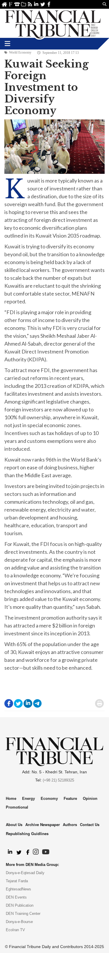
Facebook (49, 4)
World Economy (20, 52)
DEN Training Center (23, 913)
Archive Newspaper (42, 824)
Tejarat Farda (17, 881)
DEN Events (16, 897)
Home (4, 4)
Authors (70, 824)
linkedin (36, 4)
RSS (29, 4)
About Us (10, 4)
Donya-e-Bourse (19, 922)
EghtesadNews (18, 889)
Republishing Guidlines (27, 833)
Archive (23, 4)
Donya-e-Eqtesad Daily (25, 873)
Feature (70, 798)
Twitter (42, 4)
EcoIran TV (15, 930)
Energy (28, 798)
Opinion (90, 798)
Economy (49, 798)
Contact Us (17, 4)
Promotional (17, 807)
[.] (10, 852)
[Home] (53, 23)
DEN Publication (19, 905)
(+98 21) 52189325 (58, 780)
